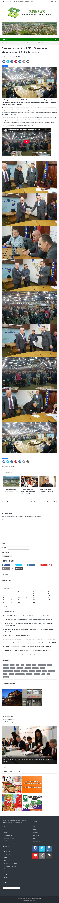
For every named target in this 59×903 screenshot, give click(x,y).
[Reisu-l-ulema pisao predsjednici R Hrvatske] (47, 481)
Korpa (5, 857)
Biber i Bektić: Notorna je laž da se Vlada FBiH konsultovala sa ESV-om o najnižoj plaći (29, 629)
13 (11, 597)
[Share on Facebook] (3, 62)
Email (4, 548)
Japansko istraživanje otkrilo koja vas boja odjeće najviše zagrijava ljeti (25, 654)
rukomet (32, 671)
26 (3, 602)
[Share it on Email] (23, 62)
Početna (6, 869)
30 (34, 602)
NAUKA (42, 668)
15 (26, 597)
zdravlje (6, 677)
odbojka (17, 671)
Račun (5, 874)
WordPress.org (9, 722)
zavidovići (29, 674)
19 (3, 600)
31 (41, 602)
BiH (17, 665)
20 (11, 600)
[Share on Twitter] (7, 62)
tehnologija (51, 671)
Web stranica (5, 552)
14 (19, 597)
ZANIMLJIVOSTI (20, 674)
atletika (5, 665)
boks (34, 665)
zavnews (18, 56)
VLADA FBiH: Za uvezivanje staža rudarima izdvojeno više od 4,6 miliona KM (29, 762)
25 (49, 600)
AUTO (12, 665)
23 (34, 600)
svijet (44, 671)
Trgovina (6, 877)
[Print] (27, 62)
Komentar (5, 520)
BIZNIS (28, 665)
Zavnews (5, 39)
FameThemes (32, 900)
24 (41, 600)
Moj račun (6, 860)
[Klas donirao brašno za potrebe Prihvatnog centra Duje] (11, 481)
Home (3, 42)
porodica (24, 671)
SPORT (38, 671)
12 (3, 597)
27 (11, 602)
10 (41, 595)
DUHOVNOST (42, 665)
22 (26, 600)
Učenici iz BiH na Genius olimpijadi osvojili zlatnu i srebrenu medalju (24, 616)
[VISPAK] (12, 802)
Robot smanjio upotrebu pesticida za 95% (43, 502)
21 (19, 600)
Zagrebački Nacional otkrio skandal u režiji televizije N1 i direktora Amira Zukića (27, 639)
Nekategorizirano (8, 671)
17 (41, 597)
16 (34, 597)
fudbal (49, 665)
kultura (12, 668)
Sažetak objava (9, 716)
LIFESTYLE (20, 668)
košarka (6, 668)
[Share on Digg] (19, 62)
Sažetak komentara (10, 719)
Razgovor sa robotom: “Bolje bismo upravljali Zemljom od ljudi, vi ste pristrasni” (27, 643)
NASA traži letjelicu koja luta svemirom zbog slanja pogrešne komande (24, 646)
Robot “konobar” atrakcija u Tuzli (14, 635)
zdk (12, 42)
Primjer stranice (8, 871)
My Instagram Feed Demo (10, 863)
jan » (5, 606)
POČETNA (35, 821)
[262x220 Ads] (12, 783)
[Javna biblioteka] (32, 696)
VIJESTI (8, 42)
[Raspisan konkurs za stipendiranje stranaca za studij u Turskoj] (29, 481)
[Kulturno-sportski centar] (12, 696)
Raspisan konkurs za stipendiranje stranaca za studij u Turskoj (28, 491)
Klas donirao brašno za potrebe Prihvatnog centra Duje (10, 491)
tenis (5, 674)
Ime (3, 543)
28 (19, 602)
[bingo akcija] (32, 802)
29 (26, 602)
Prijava (6, 714)
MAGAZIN (28, 668)
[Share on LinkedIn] (11, 62)
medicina (35, 668)
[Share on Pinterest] (15, 62)
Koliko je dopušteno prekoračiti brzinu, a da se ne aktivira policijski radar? (25, 650)
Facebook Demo (8, 852)
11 (49, 595)
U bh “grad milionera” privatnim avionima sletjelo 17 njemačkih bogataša (25, 619)
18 (49, 597)
